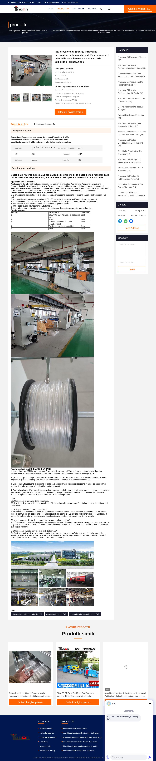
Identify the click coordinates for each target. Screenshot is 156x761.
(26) (129, 160)
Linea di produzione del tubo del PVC (85, 614)
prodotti (17, 31)
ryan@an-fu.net (53, 2)
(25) (132, 133)
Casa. (10, 31)
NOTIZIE (92, 9)
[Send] (150, 757)
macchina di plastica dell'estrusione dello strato (81, 733)
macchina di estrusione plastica (75, 729)
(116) (131, 100)
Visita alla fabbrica (47, 733)
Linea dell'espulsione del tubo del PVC (27, 614)
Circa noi (78, 9)
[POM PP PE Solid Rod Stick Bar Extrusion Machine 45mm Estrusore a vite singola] (30, 667)
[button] (12, 671)
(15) (130, 169)
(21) (129, 124)
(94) (132, 66)
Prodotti (62, 9)
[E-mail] (131, 221)
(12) (130, 152)
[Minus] (149, 703)
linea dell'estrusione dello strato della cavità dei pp (82, 737)
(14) (131, 75)
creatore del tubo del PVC (56, 614)
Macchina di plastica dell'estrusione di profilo (80, 746)
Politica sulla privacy (47, 750)
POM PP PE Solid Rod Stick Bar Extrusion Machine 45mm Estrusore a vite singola (27, 694)
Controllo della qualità (48, 737)
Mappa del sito (45, 746)
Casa (50, 9)
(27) (132, 58)
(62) (130, 91)
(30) (130, 143)
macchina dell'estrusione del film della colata (80, 742)
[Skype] (120, 221)
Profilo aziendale (46, 729)
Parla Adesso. (132, 228)
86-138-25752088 (71, 2)
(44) (130, 83)
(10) (128, 177)
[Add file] (107, 757)
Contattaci (44, 742)
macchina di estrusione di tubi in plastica (34, 32)
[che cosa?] (125, 221)
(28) (131, 116)
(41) (131, 108)
